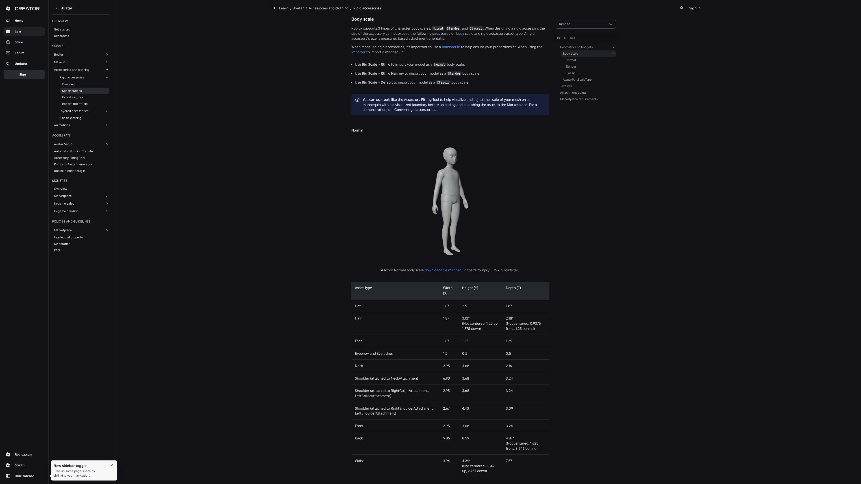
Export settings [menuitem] (73, 97)
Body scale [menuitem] (570, 54)
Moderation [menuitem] (62, 244)
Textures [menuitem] (566, 86)
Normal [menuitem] (570, 60)
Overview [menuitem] (68, 84)
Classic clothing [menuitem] (70, 118)
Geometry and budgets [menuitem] (576, 47)
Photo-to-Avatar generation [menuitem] (73, 164)
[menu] (273, 8)
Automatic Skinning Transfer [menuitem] (74, 151)
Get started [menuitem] (62, 29)
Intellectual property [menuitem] (68, 237)
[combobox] (586, 24)
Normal (357, 130)
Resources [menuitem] (61, 36)
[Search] (682, 8)
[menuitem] (77, 54)
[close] (112, 465)
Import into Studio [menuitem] (75, 104)
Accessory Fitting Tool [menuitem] (69, 158)
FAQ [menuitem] (57, 250)
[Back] (56, 8)
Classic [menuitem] (570, 73)
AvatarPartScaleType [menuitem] (577, 80)
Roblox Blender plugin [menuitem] (69, 171)
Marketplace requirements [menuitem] (579, 99)
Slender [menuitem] (570, 67)
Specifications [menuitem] (72, 91)
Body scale (362, 19)
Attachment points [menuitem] (573, 93)
